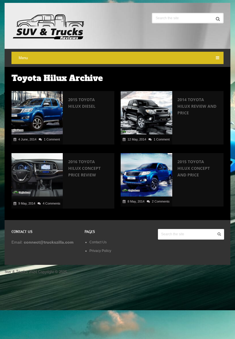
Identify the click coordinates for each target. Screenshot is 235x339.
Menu (23, 58)
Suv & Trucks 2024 (21, 271)
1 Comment (52, 139)
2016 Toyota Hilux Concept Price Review (84, 168)
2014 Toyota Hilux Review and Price (196, 106)
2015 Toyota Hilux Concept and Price (193, 168)
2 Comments (161, 201)
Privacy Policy (100, 251)
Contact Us (98, 242)
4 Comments (51, 203)
